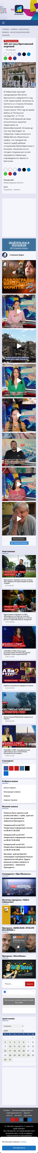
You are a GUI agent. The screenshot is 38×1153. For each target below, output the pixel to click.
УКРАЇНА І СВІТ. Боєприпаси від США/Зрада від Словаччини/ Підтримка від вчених (17, 751)
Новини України (10, 574)
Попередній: (13, 181)
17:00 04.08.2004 (10, 50)
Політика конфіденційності (22, 1110)
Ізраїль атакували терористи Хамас (18, 686)
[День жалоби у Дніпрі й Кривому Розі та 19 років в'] (19, 311)
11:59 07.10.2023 (9, 756)
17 (10, 1051)
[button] (4, 22)
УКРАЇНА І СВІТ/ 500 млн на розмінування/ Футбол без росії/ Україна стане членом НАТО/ (17, 652)
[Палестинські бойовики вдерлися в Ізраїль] (19, 703)
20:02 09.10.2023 (9, 721)
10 (10, 1046)
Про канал (28, 1115)
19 (19, 1051)
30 (5, 1059)
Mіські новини (10, 788)
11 (15, 1046)
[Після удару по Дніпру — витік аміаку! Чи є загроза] (19, 518)
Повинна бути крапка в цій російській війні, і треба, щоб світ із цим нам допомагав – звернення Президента (19, 817)
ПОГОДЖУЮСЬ (19, 1148)
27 (24, 1055)
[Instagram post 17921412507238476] (19, 346)
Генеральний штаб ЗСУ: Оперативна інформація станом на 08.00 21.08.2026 (18, 828)
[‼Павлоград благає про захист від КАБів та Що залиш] (19, 277)
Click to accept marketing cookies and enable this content (19, 1001)
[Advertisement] (19, 217)
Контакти (18, 1115)
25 (15, 1055)
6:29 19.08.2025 (9, 585)
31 (10, 1059)
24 (10, 1055)
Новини (22, 572)
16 (5, 1051)
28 (28, 1055)
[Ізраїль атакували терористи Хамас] (19, 672)
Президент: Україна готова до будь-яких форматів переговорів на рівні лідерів (18, 581)
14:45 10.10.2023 (9, 688)
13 (24, 1046)
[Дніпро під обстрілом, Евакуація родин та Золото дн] (19, 484)
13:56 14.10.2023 (9, 657)
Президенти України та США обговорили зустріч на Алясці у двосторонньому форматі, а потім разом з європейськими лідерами (18, 617)
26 (19, 1055)
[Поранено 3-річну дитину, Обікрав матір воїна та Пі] (19, 380)
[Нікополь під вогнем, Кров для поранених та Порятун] (19, 449)
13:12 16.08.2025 (9, 622)
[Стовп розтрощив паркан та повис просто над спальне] (19, 415)
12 (19, 1046)
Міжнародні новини (11, 41)
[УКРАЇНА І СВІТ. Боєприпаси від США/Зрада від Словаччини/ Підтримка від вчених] (19, 736)
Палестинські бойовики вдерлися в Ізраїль (18, 718)
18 (15, 1051)
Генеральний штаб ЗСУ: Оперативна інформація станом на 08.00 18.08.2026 (18, 847)
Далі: (12, 188)
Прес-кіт (9, 1115)
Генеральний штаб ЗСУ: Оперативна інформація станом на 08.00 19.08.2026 (18, 837)
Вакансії (27, 1113)
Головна (6, 1110)
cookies (23, 1142)
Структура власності (14, 1113)
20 (24, 1051)
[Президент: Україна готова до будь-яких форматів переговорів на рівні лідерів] (19, 566)
